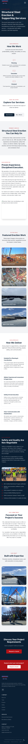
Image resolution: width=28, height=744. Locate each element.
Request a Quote (14, 651)
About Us (4, 697)
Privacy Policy (6, 741)
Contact (3, 709)
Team (3, 700)
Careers (3, 707)
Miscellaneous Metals (6, 719)
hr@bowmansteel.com (7, 732)
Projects (3, 702)
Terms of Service (14, 741)
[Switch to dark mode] (24, 740)
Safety (3, 704)
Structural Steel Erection (7, 717)
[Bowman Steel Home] (14, 678)
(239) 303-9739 (5, 730)
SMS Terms (22, 741)
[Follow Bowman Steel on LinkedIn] (3, 690)
